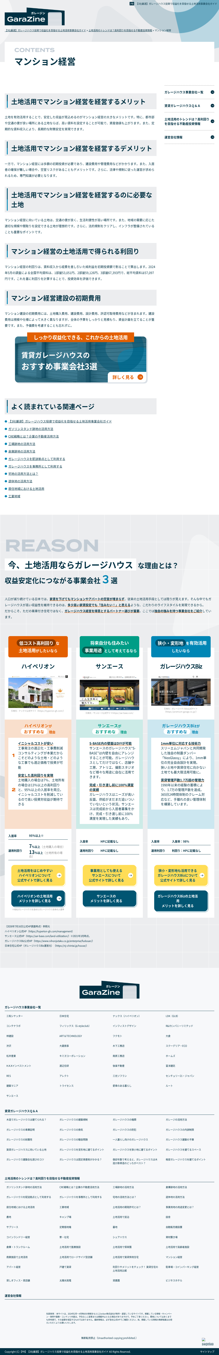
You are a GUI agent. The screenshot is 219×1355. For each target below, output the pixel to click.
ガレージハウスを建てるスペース (183, 1149)
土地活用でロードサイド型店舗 (75, 1257)
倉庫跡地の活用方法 (21, 451)
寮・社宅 (64, 1237)
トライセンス (66, 1085)
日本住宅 (64, 1016)
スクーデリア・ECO (176, 1045)
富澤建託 (170, 1065)
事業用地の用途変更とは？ (180, 1207)
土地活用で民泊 (121, 1217)
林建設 (9, 1036)
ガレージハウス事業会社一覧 (183, 92)
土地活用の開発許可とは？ (127, 1207)
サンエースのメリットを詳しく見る (106, 898)
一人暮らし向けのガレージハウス (130, 1139)
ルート (169, 1085)
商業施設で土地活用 (17, 1257)
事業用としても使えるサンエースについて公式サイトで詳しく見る (106, 875)
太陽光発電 (65, 1280)
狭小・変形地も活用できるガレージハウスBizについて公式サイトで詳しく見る (178, 875)
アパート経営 (13, 1267)
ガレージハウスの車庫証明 (20, 1129)
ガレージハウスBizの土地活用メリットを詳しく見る (178, 901)
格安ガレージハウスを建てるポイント (186, 1159)
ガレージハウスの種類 (124, 1119)
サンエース (12, 1095)
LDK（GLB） (172, 1016)
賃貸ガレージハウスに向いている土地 (26, 1149)
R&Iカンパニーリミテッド (179, 1026)
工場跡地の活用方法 (21, 444)
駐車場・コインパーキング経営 (182, 1267)
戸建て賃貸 (65, 1267)
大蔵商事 (64, 1045)
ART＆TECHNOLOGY (70, 1036)
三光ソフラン (120, 1075)
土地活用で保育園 (122, 1247)
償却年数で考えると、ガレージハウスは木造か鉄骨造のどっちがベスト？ (135, 1161)
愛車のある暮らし (122, 1085)
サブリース (12, 1227)
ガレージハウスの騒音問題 (73, 1139)
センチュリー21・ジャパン (180, 1075)
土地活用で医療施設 (70, 1247)
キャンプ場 (65, 1217)
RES (8, 1075)
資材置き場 (172, 1237)
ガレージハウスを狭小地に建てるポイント (135, 1149)
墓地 (115, 1227)
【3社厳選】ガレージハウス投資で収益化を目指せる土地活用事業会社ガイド (176, 3)
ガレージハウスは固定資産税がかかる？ (80, 1159)
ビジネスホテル (174, 1280)
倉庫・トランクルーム (18, 1247)
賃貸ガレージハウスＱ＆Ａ (182, 105)
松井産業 (11, 1056)
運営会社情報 (173, 137)
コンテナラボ (13, 1026)
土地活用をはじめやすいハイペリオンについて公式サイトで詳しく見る (35, 875)
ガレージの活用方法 (176, 1119)
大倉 (168, 1036)
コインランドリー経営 (18, 1237)
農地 (8, 1217)
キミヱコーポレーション (72, 1056)
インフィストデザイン (124, 1026)
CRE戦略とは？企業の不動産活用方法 (33, 436)
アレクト (64, 1075)
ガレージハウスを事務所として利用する (35, 466)
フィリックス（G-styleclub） (75, 1026)
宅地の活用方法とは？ (23, 473)
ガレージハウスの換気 (71, 1129)
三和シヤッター (14, 1016)
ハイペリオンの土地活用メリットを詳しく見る (35, 898)
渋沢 (8, 1045)
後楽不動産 (118, 1065)
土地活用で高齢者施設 (177, 1247)
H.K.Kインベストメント (18, 1065)
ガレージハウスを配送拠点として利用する (36, 459)
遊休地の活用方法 (20, 481)
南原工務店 (118, 1056)
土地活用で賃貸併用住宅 (126, 1257)
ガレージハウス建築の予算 (180, 1139)
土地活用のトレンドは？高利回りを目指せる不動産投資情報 (186, 121)
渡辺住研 (64, 1065)
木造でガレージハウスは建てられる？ (26, 1119)
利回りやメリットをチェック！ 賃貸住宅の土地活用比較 (135, 1268)
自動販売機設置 (174, 1227)
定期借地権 (65, 1227)
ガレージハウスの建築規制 (73, 1119)
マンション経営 (174, 1257)
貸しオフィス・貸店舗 (18, 1280)
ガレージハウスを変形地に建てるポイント (81, 1149)
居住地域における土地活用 (26, 488)
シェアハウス (120, 1237)
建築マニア (12, 1085)
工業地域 (14, 496)
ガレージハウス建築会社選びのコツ (25, 1159)
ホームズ (170, 1056)
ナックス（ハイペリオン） (127, 1016)
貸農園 (116, 1280)
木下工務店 (118, 1045)
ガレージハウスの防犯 (124, 1129)
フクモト (117, 1036)
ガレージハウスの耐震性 (19, 1139)
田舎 (168, 1217)
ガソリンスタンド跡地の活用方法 (30, 429)
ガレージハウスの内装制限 (180, 1129)
